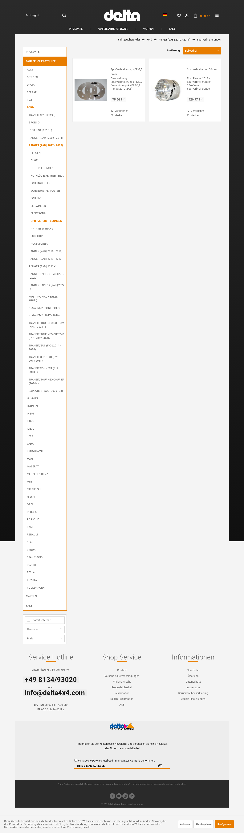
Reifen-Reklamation (121, 698)
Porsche (33, 519)
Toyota (32, 580)
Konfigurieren (224, 824)
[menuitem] (46, 15)
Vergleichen (121, 110)
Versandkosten (113, 784)
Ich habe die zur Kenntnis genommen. (116, 760)
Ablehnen (185, 824)
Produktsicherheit (122, 687)
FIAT (29, 99)
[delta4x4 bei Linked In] (132, 796)
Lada (30, 443)
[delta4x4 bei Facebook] (112, 796)
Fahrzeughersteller (41, 61)
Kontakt (122, 670)
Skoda (31, 549)
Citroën (32, 77)
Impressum (193, 687)
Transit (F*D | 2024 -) (42, 115)
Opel (30, 504)
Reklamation (122, 693)
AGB (122, 704)
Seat (30, 542)
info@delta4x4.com (55, 692)
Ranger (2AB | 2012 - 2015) (46, 145)
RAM (30, 527)
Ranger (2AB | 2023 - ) (42, 266)
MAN (30, 458)
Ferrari (32, 92)
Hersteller (32, 629)
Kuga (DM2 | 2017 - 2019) (44, 315)
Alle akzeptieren (204, 824)
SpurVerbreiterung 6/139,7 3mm (126, 72)
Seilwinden (38, 205)
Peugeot (33, 511)
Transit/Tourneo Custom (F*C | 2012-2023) (46, 336)
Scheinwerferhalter (45, 190)
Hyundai (32, 405)
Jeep (30, 436)
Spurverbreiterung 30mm (202, 69)
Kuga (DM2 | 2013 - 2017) (44, 307)
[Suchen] (64, 15)
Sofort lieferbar (42, 620)
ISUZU (30, 421)
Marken (31, 596)
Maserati (33, 466)
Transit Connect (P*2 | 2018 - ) (44, 370)
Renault (32, 534)
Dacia (31, 84)
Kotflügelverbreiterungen (49, 175)
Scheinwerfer (40, 183)
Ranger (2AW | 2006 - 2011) (46, 137)
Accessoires (39, 243)
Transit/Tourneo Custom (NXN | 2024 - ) (46, 324)
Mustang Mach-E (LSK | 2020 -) (44, 298)
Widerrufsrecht (122, 681)
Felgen (36, 152)
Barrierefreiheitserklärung (193, 693)
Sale (29, 605)
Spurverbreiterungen (46, 220)
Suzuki (31, 564)
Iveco (31, 428)
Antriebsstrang (42, 228)
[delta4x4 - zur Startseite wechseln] (122, 15)
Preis (30, 638)
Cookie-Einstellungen (193, 698)
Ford (30, 107)
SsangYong (35, 557)
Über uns (193, 675)
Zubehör (37, 236)
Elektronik (39, 213)
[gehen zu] (217, 15)
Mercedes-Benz (37, 474)
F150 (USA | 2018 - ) (40, 130)
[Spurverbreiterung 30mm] (167, 90)
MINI (30, 481)
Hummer (32, 398)
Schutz (36, 198)
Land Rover (35, 451)
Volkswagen (36, 587)
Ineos (31, 413)
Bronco (34, 122)
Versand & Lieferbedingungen (121, 675)
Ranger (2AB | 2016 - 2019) (46, 251)
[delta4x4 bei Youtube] (119, 796)
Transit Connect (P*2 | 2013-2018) (44, 358)
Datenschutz (193, 681)
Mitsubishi (34, 489)
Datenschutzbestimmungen (108, 760)
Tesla (31, 572)
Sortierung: (174, 50)
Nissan (31, 496)
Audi (30, 69)
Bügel (35, 160)
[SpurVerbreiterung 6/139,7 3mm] (91, 90)
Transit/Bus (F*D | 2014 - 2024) (45, 347)
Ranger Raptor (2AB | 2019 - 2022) (46, 275)
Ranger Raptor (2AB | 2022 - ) (46, 287)
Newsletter (193, 670)
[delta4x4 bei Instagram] (125, 796)
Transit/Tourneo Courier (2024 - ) (46, 381)
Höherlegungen (42, 168)
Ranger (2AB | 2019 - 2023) (46, 258)
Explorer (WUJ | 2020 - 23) (46, 390)
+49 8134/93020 (51, 679)
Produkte (32, 51)
